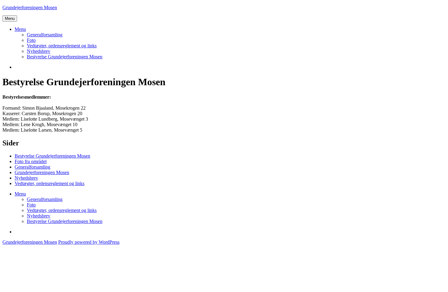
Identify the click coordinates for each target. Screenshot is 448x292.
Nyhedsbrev (38, 51)
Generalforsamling (44, 34)
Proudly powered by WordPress (88, 242)
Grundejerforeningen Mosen (29, 7)
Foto (31, 40)
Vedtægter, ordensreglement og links (62, 45)
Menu (10, 18)
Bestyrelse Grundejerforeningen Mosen (64, 56)
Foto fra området (31, 161)
